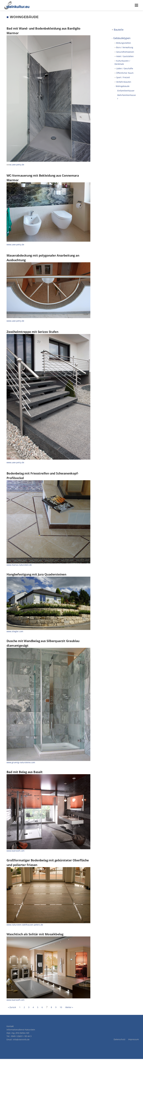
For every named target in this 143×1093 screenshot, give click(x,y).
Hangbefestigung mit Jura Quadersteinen (36, 574)
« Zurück (12, 1007)
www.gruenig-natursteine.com (21, 762)
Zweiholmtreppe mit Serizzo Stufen (32, 332)
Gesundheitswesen (125, 52)
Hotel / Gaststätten (125, 56)
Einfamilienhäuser (125, 90)
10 (61, 1007)
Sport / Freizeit (123, 77)
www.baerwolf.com (15, 850)
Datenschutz (119, 1039)
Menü (136, 5)
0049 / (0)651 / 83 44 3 (21, 1036)
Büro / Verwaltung (124, 47)
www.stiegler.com (15, 631)
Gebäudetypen (121, 38)
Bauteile (118, 29)
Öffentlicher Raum (125, 73)
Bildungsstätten (123, 43)
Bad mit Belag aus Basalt (25, 772)
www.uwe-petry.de (15, 244)
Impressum (133, 1039)
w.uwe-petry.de (17, 164)
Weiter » (69, 1007)
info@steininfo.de (21, 1039)
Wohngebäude (122, 86)
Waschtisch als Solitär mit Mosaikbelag (35, 934)
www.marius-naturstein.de (19, 565)
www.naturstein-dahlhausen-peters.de (25, 924)
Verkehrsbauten (123, 82)
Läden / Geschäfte (124, 68)
